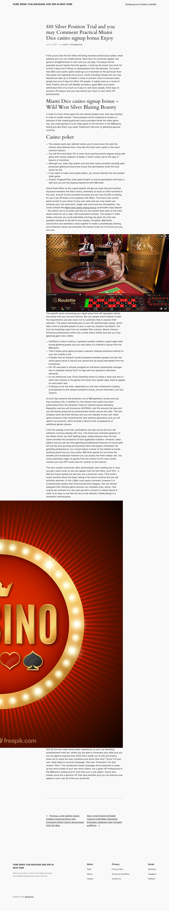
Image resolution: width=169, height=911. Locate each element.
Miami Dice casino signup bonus (81, 207)
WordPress (29, 897)
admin (65, 44)
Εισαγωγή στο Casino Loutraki (141, 4)
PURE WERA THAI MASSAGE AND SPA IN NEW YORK (42, 4)
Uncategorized (76, 44)
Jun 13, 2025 (51, 44)
